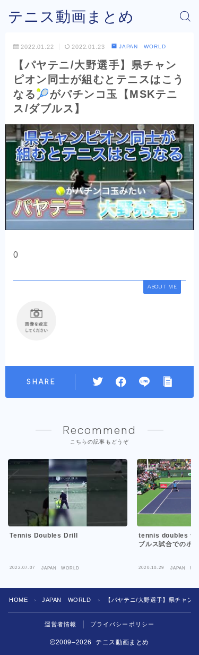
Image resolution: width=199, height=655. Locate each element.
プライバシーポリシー (122, 624)
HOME (18, 600)
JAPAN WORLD (142, 46)
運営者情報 (61, 624)
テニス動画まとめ (71, 16)
